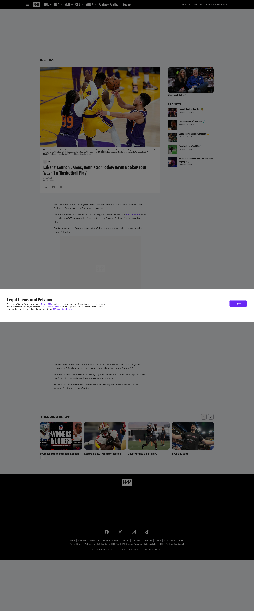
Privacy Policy (53, 307)
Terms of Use (47, 304)
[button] (238, 303)
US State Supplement (62, 309)
